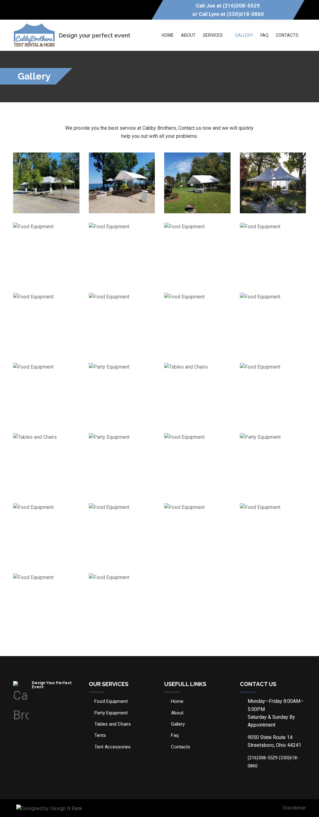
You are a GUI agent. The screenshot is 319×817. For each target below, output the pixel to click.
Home (168, 35)
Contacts (287, 35)
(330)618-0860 (245, 14)
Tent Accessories (112, 747)
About (188, 35)
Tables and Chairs (112, 724)
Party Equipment (111, 713)
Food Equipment (111, 701)
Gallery (244, 35)
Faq (264, 35)
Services (213, 35)
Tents (100, 735)
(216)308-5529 (241, 5)
